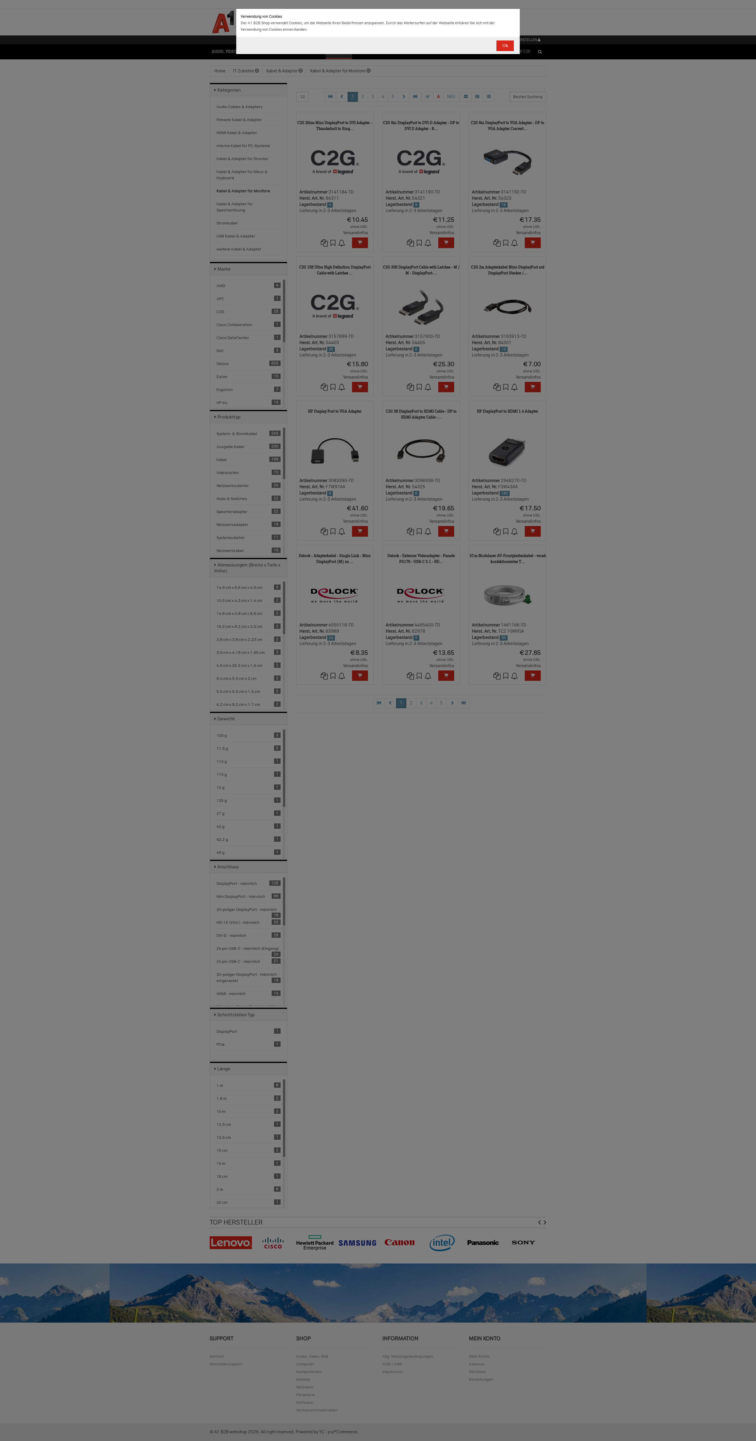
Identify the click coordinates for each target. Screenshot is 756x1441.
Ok (505, 45)
